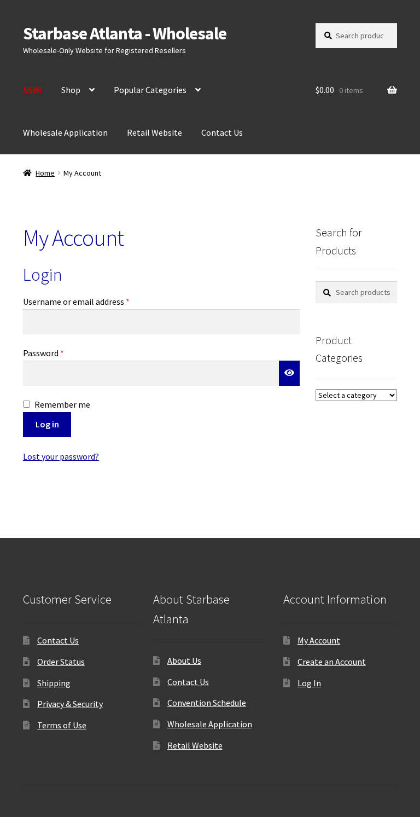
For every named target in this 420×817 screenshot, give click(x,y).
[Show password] (289, 373)
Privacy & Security (70, 703)
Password (59, 352)
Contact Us (222, 132)
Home (45, 173)
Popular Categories (150, 89)
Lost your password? (61, 456)
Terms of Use (61, 725)
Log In (309, 682)
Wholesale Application (65, 132)
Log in (47, 424)
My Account (319, 640)
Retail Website (154, 132)
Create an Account (332, 661)
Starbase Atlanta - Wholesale (124, 33)
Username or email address (92, 301)
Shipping (54, 682)
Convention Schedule (206, 702)
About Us (184, 660)
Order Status (61, 661)
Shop (70, 89)
